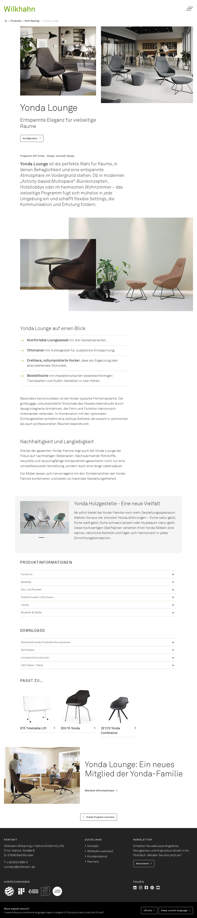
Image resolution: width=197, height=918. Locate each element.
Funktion (26, 574)
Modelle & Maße (31, 612)
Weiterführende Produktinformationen (45, 642)
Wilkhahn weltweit (100, 851)
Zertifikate (27, 650)
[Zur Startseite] (19, 9)
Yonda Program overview (100, 817)
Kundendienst (97, 856)
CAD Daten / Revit (32, 665)
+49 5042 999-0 (17, 862)
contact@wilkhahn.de (19, 866)
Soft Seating (32, 21)
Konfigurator (30, 138)
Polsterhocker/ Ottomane (37, 597)
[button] (189, 8)
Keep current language (174, 910)
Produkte (15, 21)
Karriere (93, 861)
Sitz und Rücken (31, 589)
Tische (25, 605)
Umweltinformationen (35, 657)
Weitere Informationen (99, 790)
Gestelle (26, 582)
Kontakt (93, 846)
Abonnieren (142, 863)
